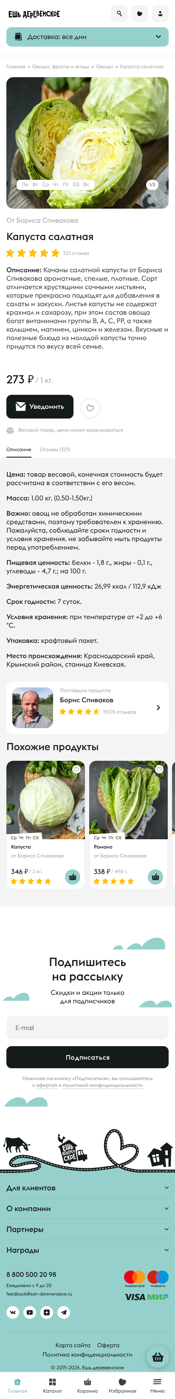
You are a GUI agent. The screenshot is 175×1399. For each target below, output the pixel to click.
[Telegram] (63, 1312)
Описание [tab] (18, 449)
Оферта (108, 1345)
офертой (46, 1085)
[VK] (12, 1312)
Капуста (21, 847)
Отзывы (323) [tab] (55, 449)
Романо (103, 847)
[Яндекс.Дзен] (46, 1312)
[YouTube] (29, 1312)
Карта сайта (73, 1345)
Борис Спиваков (86, 700)
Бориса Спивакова (47, 220)
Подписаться (88, 1057)
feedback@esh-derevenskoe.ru (39, 1294)
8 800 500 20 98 (31, 1275)
